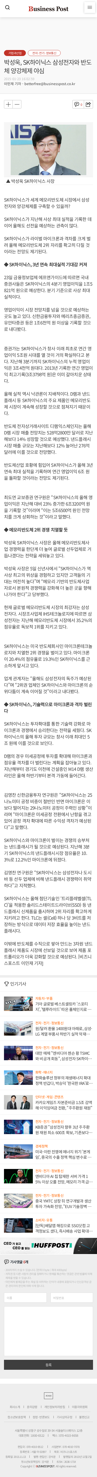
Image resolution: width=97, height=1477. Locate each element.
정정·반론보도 (41, 1417)
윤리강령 (32, 1407)
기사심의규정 (64, 1417)
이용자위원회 (79, 1407)
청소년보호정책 (16, 1417)
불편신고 (84, 1417)
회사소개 (15, 1407)
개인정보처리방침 (54, 1407)
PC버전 (48, 1395)
